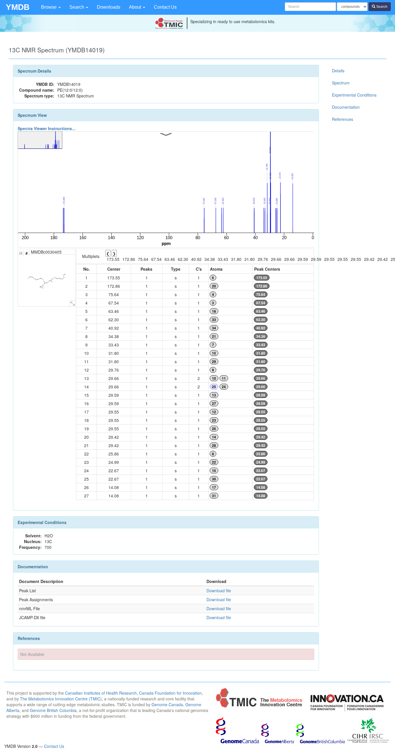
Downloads (108, 7)
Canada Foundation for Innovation (170, 693)
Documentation (346, 107)
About (135, 7)
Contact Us (165, 7)
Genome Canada (167, 704)
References (342, 119)
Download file (218, 590)
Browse (49, 7)
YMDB (17, 7)
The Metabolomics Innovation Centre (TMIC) (61, 699)
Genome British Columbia (53, 710)
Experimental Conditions (354, 95)
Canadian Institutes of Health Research (101, 693)
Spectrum (341, 83)
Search (77, 7)
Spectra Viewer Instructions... (46, 128)
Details (338, 70)
